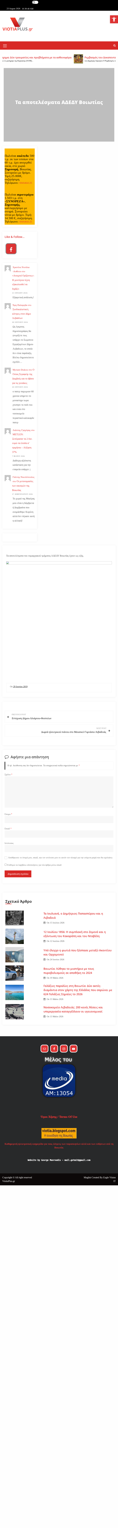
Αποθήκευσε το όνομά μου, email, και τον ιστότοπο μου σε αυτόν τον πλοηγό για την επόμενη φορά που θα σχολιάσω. (60, 857)
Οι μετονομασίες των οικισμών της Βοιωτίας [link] (22, 485)
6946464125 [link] (25, 183)
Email (8, 829)
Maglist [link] (88, 1177)
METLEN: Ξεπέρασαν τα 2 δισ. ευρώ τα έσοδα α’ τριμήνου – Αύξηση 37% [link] (22, 443)
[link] (114, 19)
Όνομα (8, 814)
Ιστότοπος (9, 843)
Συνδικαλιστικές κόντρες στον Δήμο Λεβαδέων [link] (21, 314)
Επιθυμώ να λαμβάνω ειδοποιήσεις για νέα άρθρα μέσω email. (34, 865)
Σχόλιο (8, 774)
